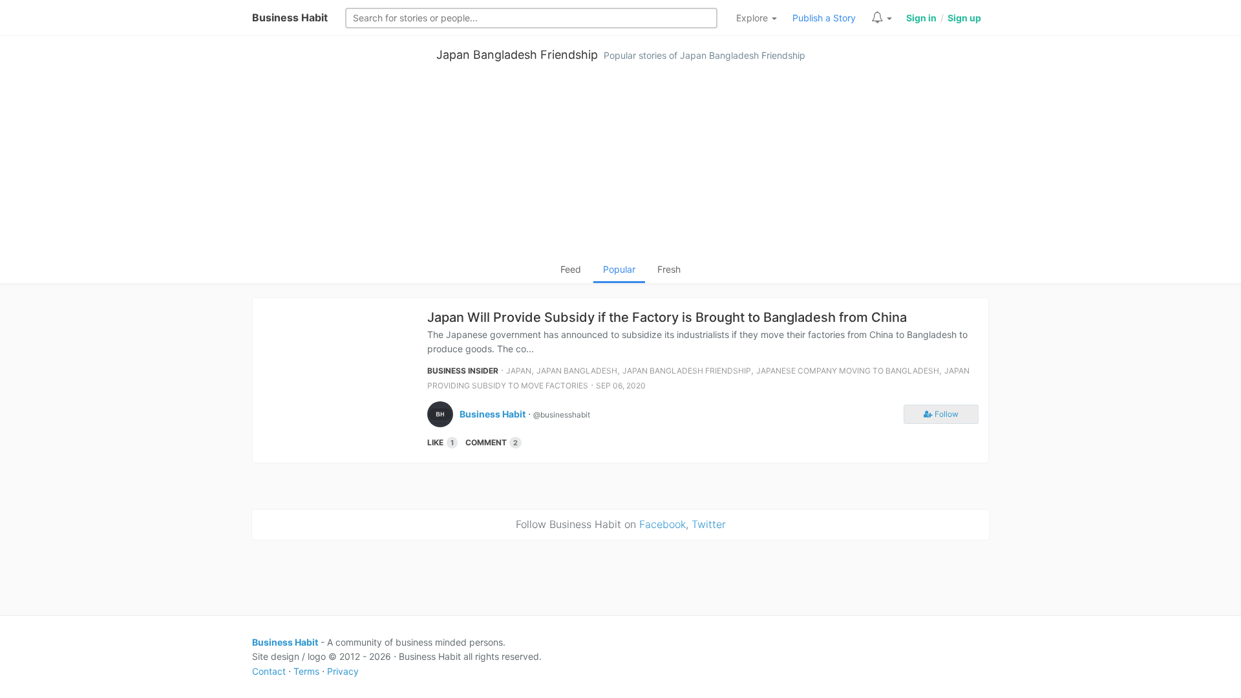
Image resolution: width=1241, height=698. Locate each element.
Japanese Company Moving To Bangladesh (847, 370)
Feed (570, 269)
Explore (753, 17)
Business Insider (462, 370)
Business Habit (290, 17)
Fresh (669, 269)
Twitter (709, 524)
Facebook (662, 524)
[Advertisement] (620, 165)
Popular (619, 269)
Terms (306, 671)
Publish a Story (824, 17)
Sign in (921, 17)
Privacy (343, 671)
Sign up (964, 17)
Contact (269, 671)
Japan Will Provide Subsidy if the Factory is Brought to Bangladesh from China (667, 317)
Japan (518, 370)
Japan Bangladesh (576, 370)
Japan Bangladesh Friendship (517, 54)
